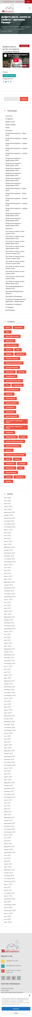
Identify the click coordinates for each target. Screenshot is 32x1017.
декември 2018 (9, 756)
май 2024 (7, 573)
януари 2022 (8, 652)
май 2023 (7, 608)
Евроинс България (11, 345)
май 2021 (7, 672)
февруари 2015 (9, 870)
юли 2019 (7, 736)
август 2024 (8, 564)
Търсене (24, 99)
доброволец (9, 432)
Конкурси (8, 130)
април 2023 (8, 611)
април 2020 (8, 710)
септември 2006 (10, 910)
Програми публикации (13, 296)
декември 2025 (9, 518)
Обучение (21, 372)
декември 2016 (9, 823)
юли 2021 (7, 669)
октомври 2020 (9, 692)
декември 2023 (9, 588)
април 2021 (8, 675)
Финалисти (9, 394)
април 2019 (8, 745)
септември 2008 (10, 905)
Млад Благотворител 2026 (13, 363)
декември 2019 (9, 721)
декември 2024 (9, 553)
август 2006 (8, 913)
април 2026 (8, 506)
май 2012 (7, 887)
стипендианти (10, 463)
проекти (17, 459)
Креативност (20, 354)
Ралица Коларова (9, 75)
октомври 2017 (9, 794)
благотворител (10, 398)
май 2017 (7, 809)
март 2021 (7, 678)
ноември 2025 (9, 521)
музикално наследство (12, 445)
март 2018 (7, 780)
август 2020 (8, 698)
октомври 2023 (9, 594)
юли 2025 (7, 532)
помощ (8, 459)
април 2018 (8, 777)
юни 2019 (7, 739)
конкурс (23, 437)
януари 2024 (8, 585)
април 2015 (8, 864)
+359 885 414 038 (19, 1)
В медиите (9, 119)
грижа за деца (10, 411)
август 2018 (8, 768)
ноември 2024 (9, 556)
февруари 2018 (9, 782)
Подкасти (9, 228)
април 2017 (8, 812)
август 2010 (8, 896)
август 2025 (8, 530)
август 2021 (8, 666)
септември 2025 (10, 527)
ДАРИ (28, 1)
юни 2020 (7, 704)
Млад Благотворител (12, 358)
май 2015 (7, 861)
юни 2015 (7, 858)
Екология (8, 349)
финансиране (19, 477)
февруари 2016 (9, 846)
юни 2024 (7, 570)
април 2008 (8, 907)
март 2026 (7, 509)
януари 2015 (8, 873)
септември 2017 (9, 797)
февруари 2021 (9, 681)
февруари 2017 (9, 817)
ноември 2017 (9, 791)
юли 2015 (7, 855)
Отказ (16, 1013)
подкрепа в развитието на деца (15, 454)
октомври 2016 (9, 829)
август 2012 (8, 884)
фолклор (8, 481)
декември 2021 (9, 655)
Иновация (9, 354)
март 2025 (7, 544)
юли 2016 (7, 838)
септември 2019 (9, 730)
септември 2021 (9, 663)
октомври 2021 (9, 660)
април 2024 (8, 576)
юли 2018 (7, 771)
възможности (10, 407)
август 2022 (8, 631)
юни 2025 (7, 535)
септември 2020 (10, 695)
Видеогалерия (24, 45)
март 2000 (7, 922)
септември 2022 (10, 628)
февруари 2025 (9, 547)
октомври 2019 (9, 727)
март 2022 (7, 646)
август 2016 (8, 835)
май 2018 (7, 774)
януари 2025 (8, 550)
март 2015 (7, 867)
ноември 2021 (9, 657)
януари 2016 (8, 849)
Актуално (8, 116)
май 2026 (7, 503)
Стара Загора (17, 385)
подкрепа (8, 450)
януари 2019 (8, 753)
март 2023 (7, 614)
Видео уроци (10, 122)
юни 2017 (7, 806)
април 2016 (8, 843)
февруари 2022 (9, 649)
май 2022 (7, 640)
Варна (7, 332)
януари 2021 (8, 684)
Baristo (8, 327)
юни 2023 (7, 605)
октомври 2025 (9, 524)
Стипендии (9, 307)
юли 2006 (7, 916)
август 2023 (8, 599)
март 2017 (7, 814)
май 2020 (7, 707)
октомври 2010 (9, 893)
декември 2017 (9, 788)
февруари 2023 (9, 617)
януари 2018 (8, 785)
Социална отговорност (13, 304)
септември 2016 (9, 832)
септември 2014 (9, 881)
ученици (8, 477)
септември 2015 (9, 852)
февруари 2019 (9, 750)
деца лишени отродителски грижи (14, 427)
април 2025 (8, 541)
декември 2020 (9, 687)
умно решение (10, 468)
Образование (10, 372)
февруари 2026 (9, 512)
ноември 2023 (9, 591)
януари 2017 (8, 820)
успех (20, 468)
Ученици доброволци (12, 389)
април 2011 (8, 890)
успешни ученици (11, 472)
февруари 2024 (9, 582)
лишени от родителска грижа (14, 441)
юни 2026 (7, 501)
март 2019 (7, 748)
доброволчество (11, 437)
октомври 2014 (9, 878)
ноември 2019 (9, 724)
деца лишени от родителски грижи (14, 421)
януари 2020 (8, 718)
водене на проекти (11, 403)
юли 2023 (7, 602)
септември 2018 (9, 765)
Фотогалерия (10, 310)
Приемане (16, 1008)
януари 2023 (8, 620)
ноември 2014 (9, 875)
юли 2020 (7, 701)
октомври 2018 (9, 762)
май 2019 (7, 742)
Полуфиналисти (10, 376)
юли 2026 (7, 498)
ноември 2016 (9, 826)
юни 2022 (7, 637)
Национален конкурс (12, 367)
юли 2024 (7, 567)
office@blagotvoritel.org (8, 1)
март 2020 (7, 713)
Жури (7, 127)
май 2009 (7, 902)
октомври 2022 (9, 625)
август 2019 (8, 733)
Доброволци (9, 340)
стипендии (22, 463)
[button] (29, 995)
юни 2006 (7, 919)
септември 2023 (10, 596)
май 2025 (7, 538)
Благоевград (18, 327)
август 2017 (8, 800)
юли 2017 (7, 803)
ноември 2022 (9, 623)
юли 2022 (7, 634)
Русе (7, 385)
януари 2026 (8, 515)
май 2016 (7, 841)
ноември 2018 (9, 759)
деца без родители (11, 416)
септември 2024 (10, 562)
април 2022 (8, 643)
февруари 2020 (9, 716)
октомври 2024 (9, 559)
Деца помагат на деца (12, 336)
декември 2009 (9, 899)
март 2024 (8, 579)
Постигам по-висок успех (13, 380)
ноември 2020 (9, 689)
